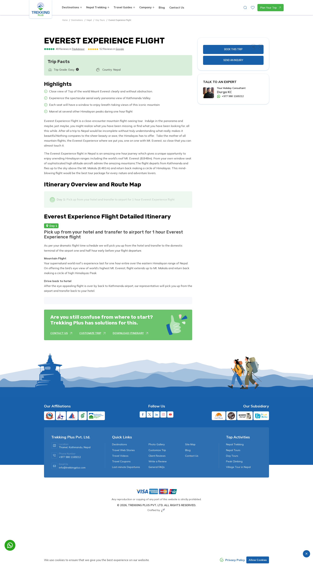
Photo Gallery (157, 444)
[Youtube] (170, 414)
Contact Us (176, 7)
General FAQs (157, 467)
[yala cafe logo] (231, 415)
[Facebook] (143, 414)
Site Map (190, 444)
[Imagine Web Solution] (163, 510)
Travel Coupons (121, 461)
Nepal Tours (233, 450)
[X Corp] (150, 414)
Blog (162, 7)
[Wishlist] (261, 47)
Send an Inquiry (233, 60)
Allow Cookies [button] (258, 560)
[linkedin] (156, 414)
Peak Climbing (234, 461)
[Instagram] (163, 414)
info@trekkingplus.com (72, 467)
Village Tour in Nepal (238, 467)
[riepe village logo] (245, 415)
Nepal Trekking (235, 444)
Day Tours (100, 20)
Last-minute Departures (126, 467)
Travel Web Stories (123, 450)
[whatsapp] (10, 545)
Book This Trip (233, 49)
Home (65, 20)
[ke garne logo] (261, 415)
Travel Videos (120, 455)
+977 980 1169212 (233, 96)
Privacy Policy (235, 560)
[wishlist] (253, 8)
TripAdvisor (78, 48)
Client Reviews (157, 455)
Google (120, 48)
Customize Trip (157, 450)
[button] (253, 47)
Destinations (77, 20)
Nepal (89, 20)
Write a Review (158, 461)
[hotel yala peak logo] (218, 415)
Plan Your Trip (268, 7)
